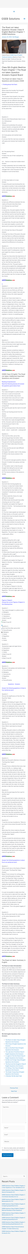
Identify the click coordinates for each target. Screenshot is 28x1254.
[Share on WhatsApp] (2, 621)
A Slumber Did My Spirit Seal (13, 1076)
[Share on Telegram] (2, 625)
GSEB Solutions (11, 18)
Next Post (14, 1091)
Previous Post (14, 1088)
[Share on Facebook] (2, 629)
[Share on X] (2, 632)
